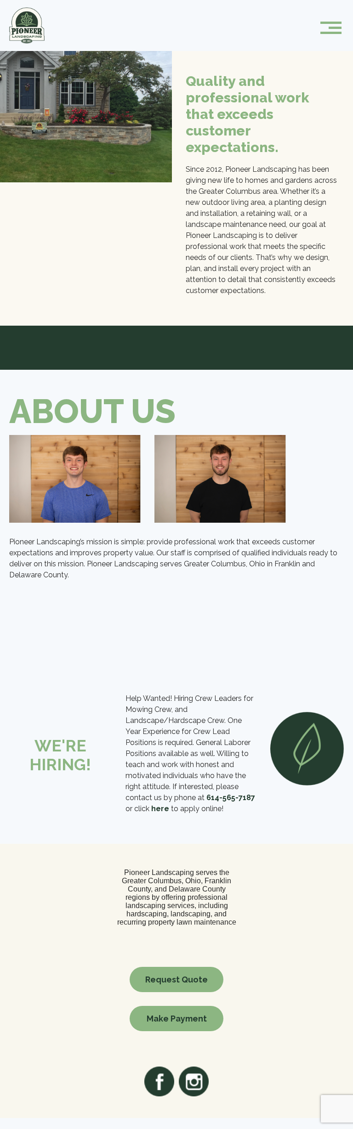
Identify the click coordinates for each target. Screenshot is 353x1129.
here (160, 808)
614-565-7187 (230, 797)
